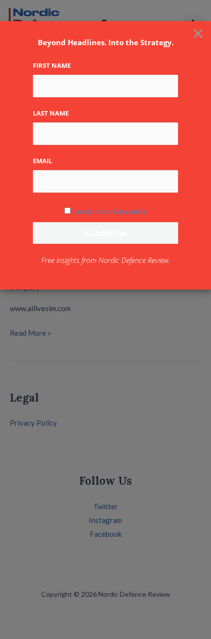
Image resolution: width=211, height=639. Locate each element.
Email (42, 160)
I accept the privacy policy (109, 211)
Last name (51, 113)
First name (52, 65)
